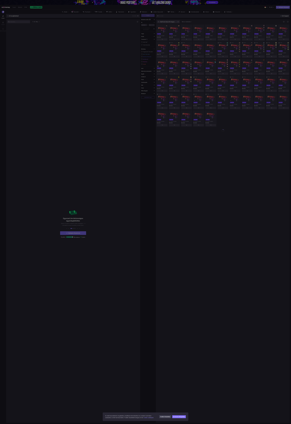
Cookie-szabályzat (148, 417)
